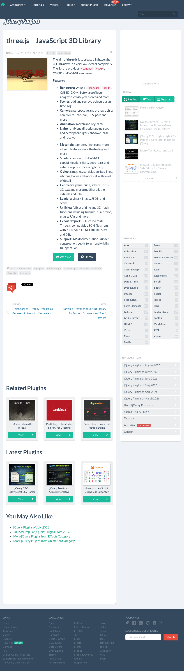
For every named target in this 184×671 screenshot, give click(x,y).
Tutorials (38, 4)
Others (166, 263)
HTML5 (136, 324)
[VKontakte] (154, 623)
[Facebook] (134, 623)
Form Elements (136, 305)
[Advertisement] (59, 352)
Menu (166, 245)
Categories (17, 4)
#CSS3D (96, 268)
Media (136, 342)
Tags (149, 99)
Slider (166, 287)
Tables (166, 299)
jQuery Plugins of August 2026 (142, 365)
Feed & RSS (136, 299)
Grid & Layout (136, 317)
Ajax (136, 245)
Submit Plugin (89, 4)
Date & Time (136, 281)
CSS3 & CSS (136, 275)
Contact (129, 431)
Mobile (166, 251)
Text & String (166, 312)
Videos (54, 4)
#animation (25, 268)
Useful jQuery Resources (138, 405)
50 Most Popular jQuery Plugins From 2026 (41, 532)
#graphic (39, 268)
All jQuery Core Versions (17, 662)
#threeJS (25, 273)
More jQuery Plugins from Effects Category (41, 536)
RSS (5, 650)
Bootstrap (136, 257)
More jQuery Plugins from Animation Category (44, 541)
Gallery (136, 312)
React (166, 269)
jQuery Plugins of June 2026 (140, 378)
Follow (126, 4)
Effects (51, 53)
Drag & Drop (136, 287)
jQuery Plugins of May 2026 (140, 385)
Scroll (166, 281)
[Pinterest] (148, 623)
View (21, 435)
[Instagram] (141, 623)
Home (6, 623)
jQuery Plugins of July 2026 (31, 527)
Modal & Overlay (166, 257)
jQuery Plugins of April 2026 (141, 391)
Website (65, 257)
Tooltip (166, 317)
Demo (88, 257)
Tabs (166, 305)
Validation (166, 324)
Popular (70, 4)
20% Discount (144, 425)
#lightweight (54, 268)
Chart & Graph (136, 269)
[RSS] (161, 623)
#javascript (70, 268)
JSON (136, 330)
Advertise (111, 3)
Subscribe (171, 637)
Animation (64, 53)
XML (166, 330)
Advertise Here (151, 83)
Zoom (166, 336)
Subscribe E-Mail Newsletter (18, 658)
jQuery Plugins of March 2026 (142, 398)
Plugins (132, 99)
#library (84, 268)
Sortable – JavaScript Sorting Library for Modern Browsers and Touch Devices (84, 313)
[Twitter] (127, 623)
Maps (136, 336)
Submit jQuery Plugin (136, 411)
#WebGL (12, 273)
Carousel (136, 263)
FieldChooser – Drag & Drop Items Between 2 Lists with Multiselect (32, 311)
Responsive (166, 275)
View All (149, 178)
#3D (13, 268)
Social (166, 293)
